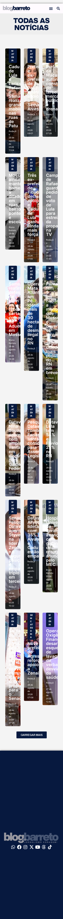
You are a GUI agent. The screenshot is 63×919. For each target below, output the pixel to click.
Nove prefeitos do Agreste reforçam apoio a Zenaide (36, 658)
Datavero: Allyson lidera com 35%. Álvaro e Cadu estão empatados (38, 537)
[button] (51, 8)
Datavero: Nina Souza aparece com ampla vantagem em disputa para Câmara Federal (19, 445)
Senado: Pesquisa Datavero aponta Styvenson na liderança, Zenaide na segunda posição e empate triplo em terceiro (20, 549)
